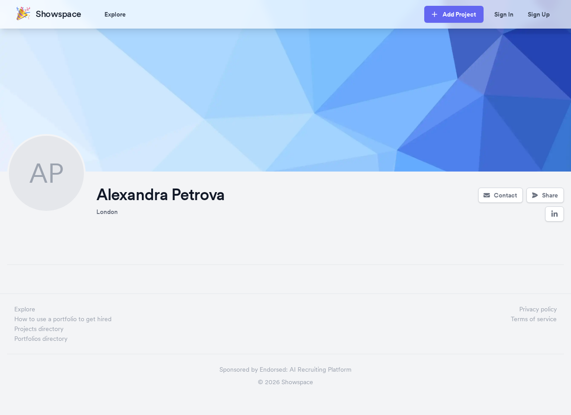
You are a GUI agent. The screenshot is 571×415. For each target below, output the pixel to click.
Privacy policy (538, 309)
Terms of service (534, 319)
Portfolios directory (40, 339)
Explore (115, 14)
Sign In (503, 14)
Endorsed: (274, 369)
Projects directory (38, 329)
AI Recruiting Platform (321, 369)
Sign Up (539, 14)
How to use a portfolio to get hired (63, 319)
